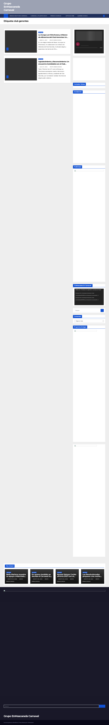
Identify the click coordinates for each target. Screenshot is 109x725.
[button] (101, 16)
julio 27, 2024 (44, 66)
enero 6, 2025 (44, 40)
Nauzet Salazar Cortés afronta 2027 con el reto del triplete (66, 668)
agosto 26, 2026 (12, 670)
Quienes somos (82, 16)
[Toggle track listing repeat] (83, 50)
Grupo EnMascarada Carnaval (12, 7)
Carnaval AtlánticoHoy (39, 16)
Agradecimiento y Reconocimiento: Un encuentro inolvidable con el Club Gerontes (53, 64)
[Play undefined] (78, 44)
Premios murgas (56, 16)
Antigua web (70, 16)
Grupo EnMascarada (56, 40)
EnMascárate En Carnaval (18, 16)
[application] (89, 388)
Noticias (41, 32)
